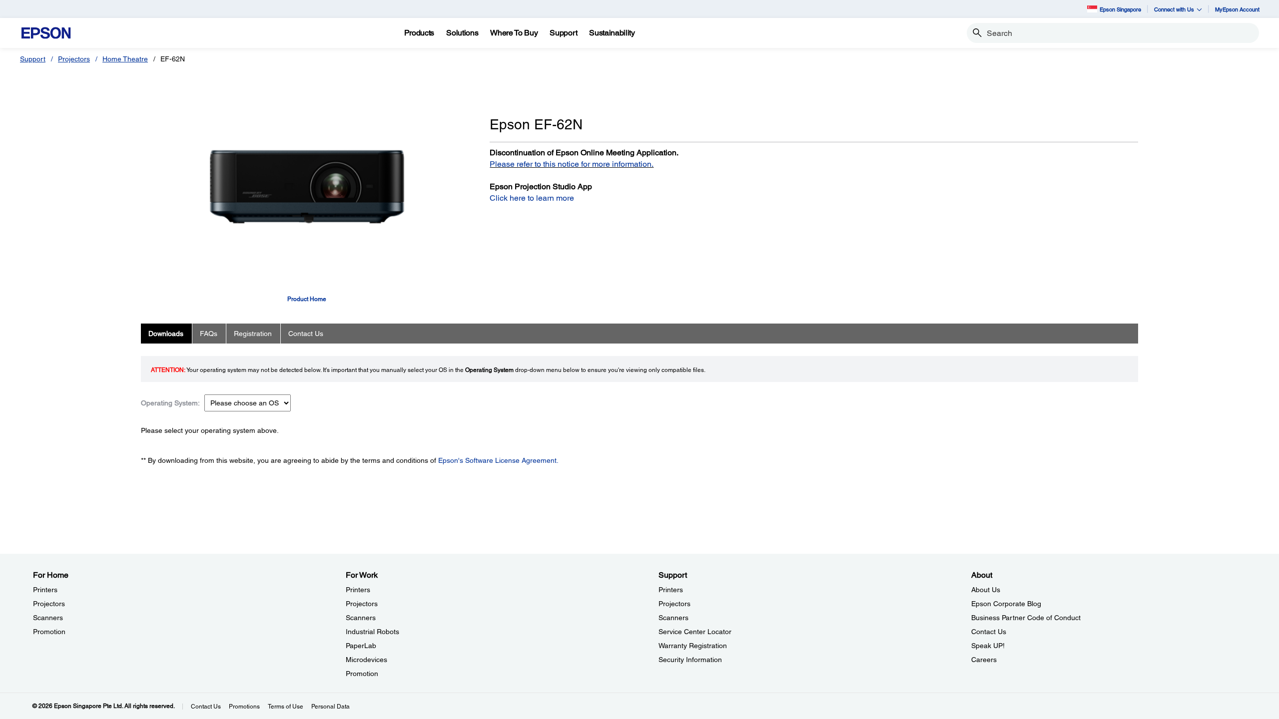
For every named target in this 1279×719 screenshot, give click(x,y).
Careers (984, 660)
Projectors (74, 59)
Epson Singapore (1120, 9)
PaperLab (361, 646)
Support (32, 59)
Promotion (49, 632)
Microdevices (366, 660)
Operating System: (170, 403)
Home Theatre (125, 59)
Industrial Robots (372, 632)
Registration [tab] (253, 334)
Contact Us (988, 632)
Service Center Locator (694, 632)
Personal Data (330, 706)
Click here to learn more (532, 198)
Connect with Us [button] (1174, 9)
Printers (45, 590)
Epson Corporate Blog (1006, 604)
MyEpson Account (1237, 9)
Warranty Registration (692, 646)
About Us (985, 590)
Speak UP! (988, 646)
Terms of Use (285, 706)
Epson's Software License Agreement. (498, 460)
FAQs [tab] (208, 334)
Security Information (690, 660)
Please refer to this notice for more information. (571, 164)
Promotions (244, 706)
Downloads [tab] (165, 334)
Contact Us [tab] (305, 334)
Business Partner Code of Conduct (1026, 618)
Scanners (48, 618)
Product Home (306, 299)
